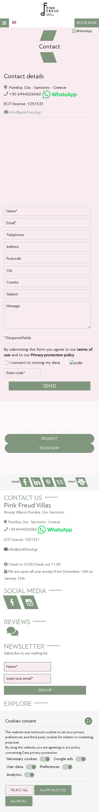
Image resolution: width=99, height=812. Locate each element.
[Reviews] (12, 634)
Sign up (45, 690)
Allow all (19, 801)
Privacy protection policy (52, 354)
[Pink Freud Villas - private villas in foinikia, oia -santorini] (50, 8)
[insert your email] (27, 680)
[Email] (49, 224)
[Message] (49, 317)
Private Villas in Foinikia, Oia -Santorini (34, 512)
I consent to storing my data (34, 362)
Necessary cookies (22, 758)
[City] (49, 272)
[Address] (49, 248)
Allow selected (53, 790)
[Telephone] (49, 236)
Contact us (23, 498)
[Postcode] (49, 260)
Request (49, 438)
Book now (87, 23)
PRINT (72, 481)
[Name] (49, 212)
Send (49, 386)
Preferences (49, 766)
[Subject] (49, 295)
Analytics (14, 774)
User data (15, 766)
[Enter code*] (22, 374)
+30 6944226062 (25, 93)
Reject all (19, 790)
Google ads (63, 758)
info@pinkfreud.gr (24, 112)
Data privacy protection (39, 753)
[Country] (49, 284)
